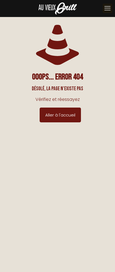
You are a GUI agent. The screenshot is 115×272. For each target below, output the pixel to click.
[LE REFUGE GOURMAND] (57, 8)
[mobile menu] (107, 8)
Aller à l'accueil (60, 115)
